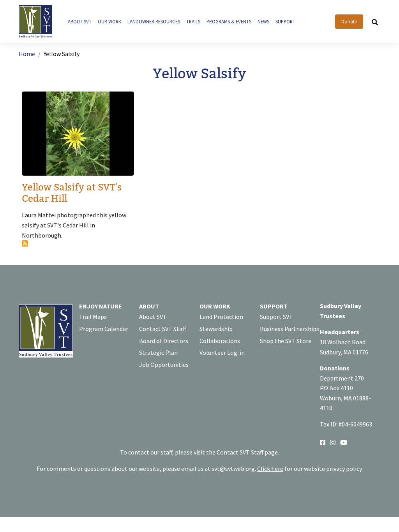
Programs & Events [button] (229, 21)
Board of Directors (163, 341)
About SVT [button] (80, 21)
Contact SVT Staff (162, 329)
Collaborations (220, 341)
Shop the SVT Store (285, 341)
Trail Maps (93, 317)
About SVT (153, 317)
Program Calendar (103, 329)
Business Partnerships (289, 329)
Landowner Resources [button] (153, 21)
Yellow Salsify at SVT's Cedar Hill (72, 193)
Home (27, 54)
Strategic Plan (158, 352)
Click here (270, 468)
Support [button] (285, 21)
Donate (349, 21)
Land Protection (221, 317)
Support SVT (276, 317)
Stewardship (216, 329)
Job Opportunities (164, 364)
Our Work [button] (109, 21)
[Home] (38, 21)
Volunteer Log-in (222, 352)
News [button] (263, 21)
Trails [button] (193, 21)
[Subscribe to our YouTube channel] (343, 442)
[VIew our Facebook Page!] (322, 442)
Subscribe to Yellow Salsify (25, 243)
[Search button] (374, 21)
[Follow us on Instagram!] (332, 442)
